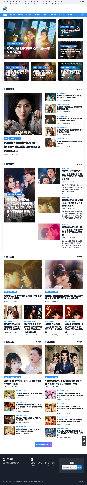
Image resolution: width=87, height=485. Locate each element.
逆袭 (13, 2)
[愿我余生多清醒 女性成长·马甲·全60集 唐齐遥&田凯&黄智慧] (10, 430)
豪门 (49, 2)
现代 (4, 2)
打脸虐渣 (20, 14)
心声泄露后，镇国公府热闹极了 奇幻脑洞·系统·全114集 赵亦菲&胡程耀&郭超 (70, 408)
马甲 (25, 2)
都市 (7, 2)
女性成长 (45, 14)
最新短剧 (12, 14)
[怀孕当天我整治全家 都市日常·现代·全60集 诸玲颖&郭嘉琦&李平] (70, 50)
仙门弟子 (21, 43)
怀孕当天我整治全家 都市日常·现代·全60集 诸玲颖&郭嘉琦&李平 (23, 146)
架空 (43, 2)
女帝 (56, 377)
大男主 (58, 428)
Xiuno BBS (40, 481)
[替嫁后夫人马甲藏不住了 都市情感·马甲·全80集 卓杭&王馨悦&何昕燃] (50, 236)
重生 (16, 2)
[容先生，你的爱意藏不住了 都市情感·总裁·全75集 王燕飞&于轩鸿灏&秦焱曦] (50, 181)
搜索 (79, 467)
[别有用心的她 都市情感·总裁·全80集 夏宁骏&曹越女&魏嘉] (50, 209)
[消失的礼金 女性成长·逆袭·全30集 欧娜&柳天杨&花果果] (23, 359)
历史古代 (59, 417)
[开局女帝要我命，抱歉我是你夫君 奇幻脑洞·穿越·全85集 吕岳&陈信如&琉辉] (64, 359)
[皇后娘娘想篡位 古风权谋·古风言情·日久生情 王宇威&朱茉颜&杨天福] (33, 312)
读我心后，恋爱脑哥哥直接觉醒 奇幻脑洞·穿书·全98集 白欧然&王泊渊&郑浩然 (70, 395)
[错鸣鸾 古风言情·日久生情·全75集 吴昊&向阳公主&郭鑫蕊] (54, 312)
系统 (31, 2)
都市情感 (28, 14)
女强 (28, 2)
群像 (72, 26)
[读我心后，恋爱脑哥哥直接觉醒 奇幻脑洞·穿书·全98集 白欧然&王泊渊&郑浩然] (51, 395)
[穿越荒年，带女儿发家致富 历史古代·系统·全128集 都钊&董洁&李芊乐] (51, 420)
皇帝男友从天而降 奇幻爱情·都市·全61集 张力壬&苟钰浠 (12, 326)
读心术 (66, 390)
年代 (40, 2)
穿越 (22, 2)
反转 (58, 2)
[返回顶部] (84, 444)
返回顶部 (81, 481)
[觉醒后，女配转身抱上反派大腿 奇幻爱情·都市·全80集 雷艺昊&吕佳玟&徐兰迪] (64, 274)
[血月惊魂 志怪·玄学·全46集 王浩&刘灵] (70, 28)
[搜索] (82, 14)
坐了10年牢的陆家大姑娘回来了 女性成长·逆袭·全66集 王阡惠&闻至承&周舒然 (29, 407)
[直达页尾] (84, 437)
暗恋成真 (66, 104)
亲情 (46, 2)
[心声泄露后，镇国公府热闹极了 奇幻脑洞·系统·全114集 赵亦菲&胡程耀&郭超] (51, 408)
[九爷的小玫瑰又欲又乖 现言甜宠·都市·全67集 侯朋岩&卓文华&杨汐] (51, 119)
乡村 (37, 2)
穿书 (52, 2)
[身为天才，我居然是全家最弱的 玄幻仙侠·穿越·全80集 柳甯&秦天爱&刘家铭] (51, 433)
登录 (82, 1)
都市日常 (61, 14)
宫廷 (61, 2)
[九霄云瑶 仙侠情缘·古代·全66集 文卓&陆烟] (30, 39)
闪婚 (55, 2)
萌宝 (34, 2)
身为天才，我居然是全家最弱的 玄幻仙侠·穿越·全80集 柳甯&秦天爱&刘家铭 (70, 433)
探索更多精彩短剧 (43, 444)
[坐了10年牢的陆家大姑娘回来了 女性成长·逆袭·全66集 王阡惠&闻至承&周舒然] (10, 407)
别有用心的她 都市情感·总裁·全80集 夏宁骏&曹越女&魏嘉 (72, 203)
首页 (5, 14)
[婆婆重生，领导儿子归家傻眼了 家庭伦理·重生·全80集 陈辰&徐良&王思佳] (43, 71)
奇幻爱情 (70, 14)
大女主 (74, 46)
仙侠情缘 (14, 43)
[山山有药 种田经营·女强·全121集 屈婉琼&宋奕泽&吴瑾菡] (10, 394)
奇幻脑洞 (53, 14)
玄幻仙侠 (65, 428)
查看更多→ (80, 89)
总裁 (10, 2)
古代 (19, 2)
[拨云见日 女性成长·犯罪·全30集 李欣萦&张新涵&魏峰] (10, 419)
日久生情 (37, 14)
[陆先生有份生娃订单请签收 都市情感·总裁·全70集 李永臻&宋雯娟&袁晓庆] (16, 71)
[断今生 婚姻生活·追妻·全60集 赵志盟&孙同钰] (51, 142)
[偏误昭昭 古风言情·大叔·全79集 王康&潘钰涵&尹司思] (51, 108)
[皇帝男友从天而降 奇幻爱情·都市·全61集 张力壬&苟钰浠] (51, 131)
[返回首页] (84, 441)
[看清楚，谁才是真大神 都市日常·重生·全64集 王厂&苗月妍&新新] (70, 71)
